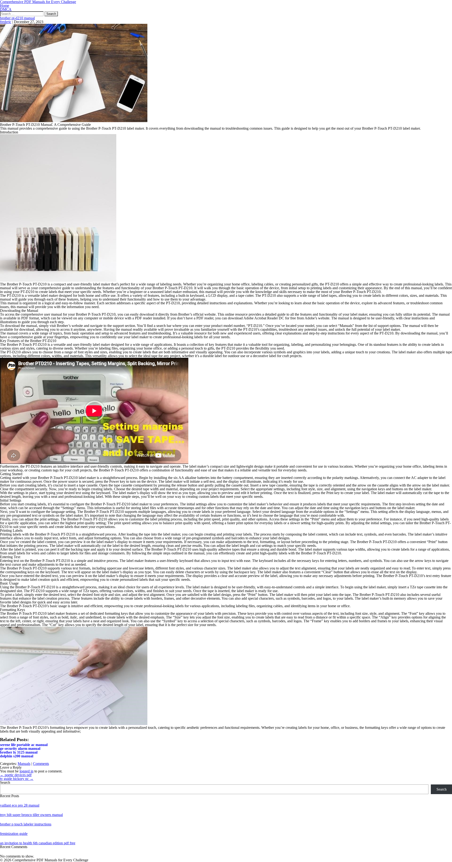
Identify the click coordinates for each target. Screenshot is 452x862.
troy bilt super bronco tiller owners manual (31, 815)
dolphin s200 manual (16, 756)
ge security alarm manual (20, 749)
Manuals (24, 764)
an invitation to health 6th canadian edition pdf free (37, 843)
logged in (26, 771)
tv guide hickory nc (16, 779)
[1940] (73, 121)
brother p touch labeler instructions (25, 824)
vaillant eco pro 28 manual (19, 805)
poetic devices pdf (16, 775)
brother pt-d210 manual (17, 18)
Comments (41, 764)
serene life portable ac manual (24, 745)
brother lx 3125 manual (18, 752)
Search (5, 782)
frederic (5, 22)
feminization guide (14, 834)
